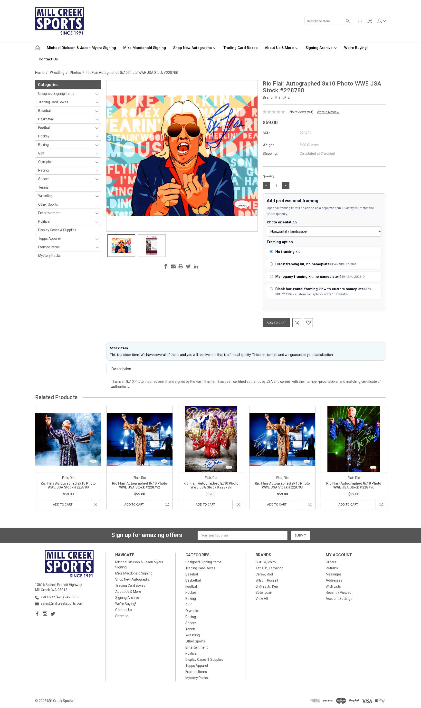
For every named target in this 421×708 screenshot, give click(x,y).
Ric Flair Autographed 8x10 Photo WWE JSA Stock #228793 (282, 485)
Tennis (43, 187)
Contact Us (48, 59)
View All (262, 599)
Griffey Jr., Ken (267, 586)
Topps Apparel (49, 238)
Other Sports (48, 204)
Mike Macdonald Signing (144, 48)
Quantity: (269, 176)
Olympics (45, 162)
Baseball (44, 111)
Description (121, 369)
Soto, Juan (264, 592)
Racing (43, 170)
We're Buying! (356, 48)
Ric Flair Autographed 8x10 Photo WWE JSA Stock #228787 (211, 485)
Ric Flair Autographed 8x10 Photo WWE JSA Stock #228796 (354, 485)
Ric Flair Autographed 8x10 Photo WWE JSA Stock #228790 (68, 485)
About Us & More (280, 48)
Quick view (68, 452)
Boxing (43, 145)
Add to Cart (62, 504)
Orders (331, 562)
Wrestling (45, 196)
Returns (332, 568)
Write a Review (328, 112)
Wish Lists (333, 586)
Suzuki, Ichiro (266, 562)
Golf (41, 153)
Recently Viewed (338, 592)
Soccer (43, 179)
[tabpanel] (68, 457)
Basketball (46, 119)
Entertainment (49, 213)
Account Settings (339, 599)
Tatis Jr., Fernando (270, 568)
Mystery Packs (49, 256)
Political (44, 221)
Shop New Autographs (193, 48)
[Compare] (370, 21)
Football (44, 128)
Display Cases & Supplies (57, 230)
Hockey (43, 136)
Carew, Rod (264, 574)
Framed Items (49, 247)
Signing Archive (320, 48)
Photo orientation (282, 222)
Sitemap (121, 616)
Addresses (334, 580)
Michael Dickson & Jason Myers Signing (81, 48)
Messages (334, 574)
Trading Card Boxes (240, 48)
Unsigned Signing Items (56, 94)
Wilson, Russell (267, 580)
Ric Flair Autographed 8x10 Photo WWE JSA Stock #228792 (139, 485)
